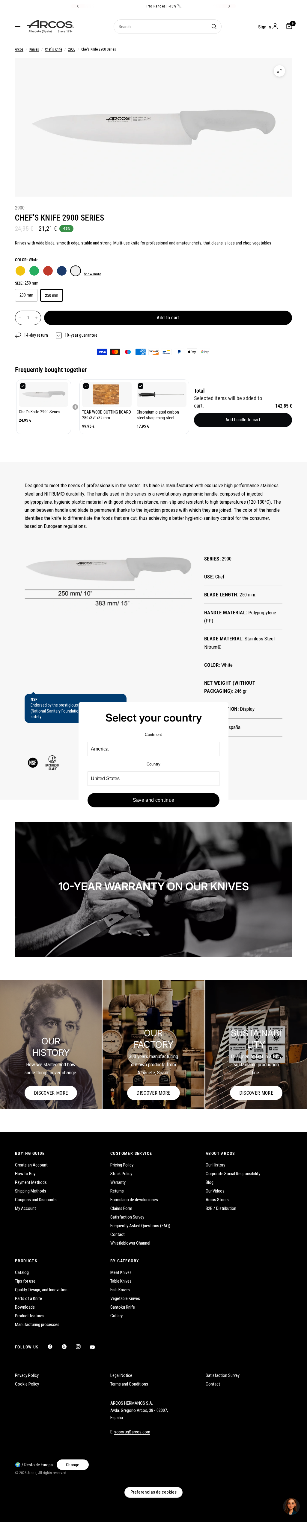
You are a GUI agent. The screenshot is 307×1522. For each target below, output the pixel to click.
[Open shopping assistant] (291, 1506)
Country (154, 764)
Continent (153, 734)
